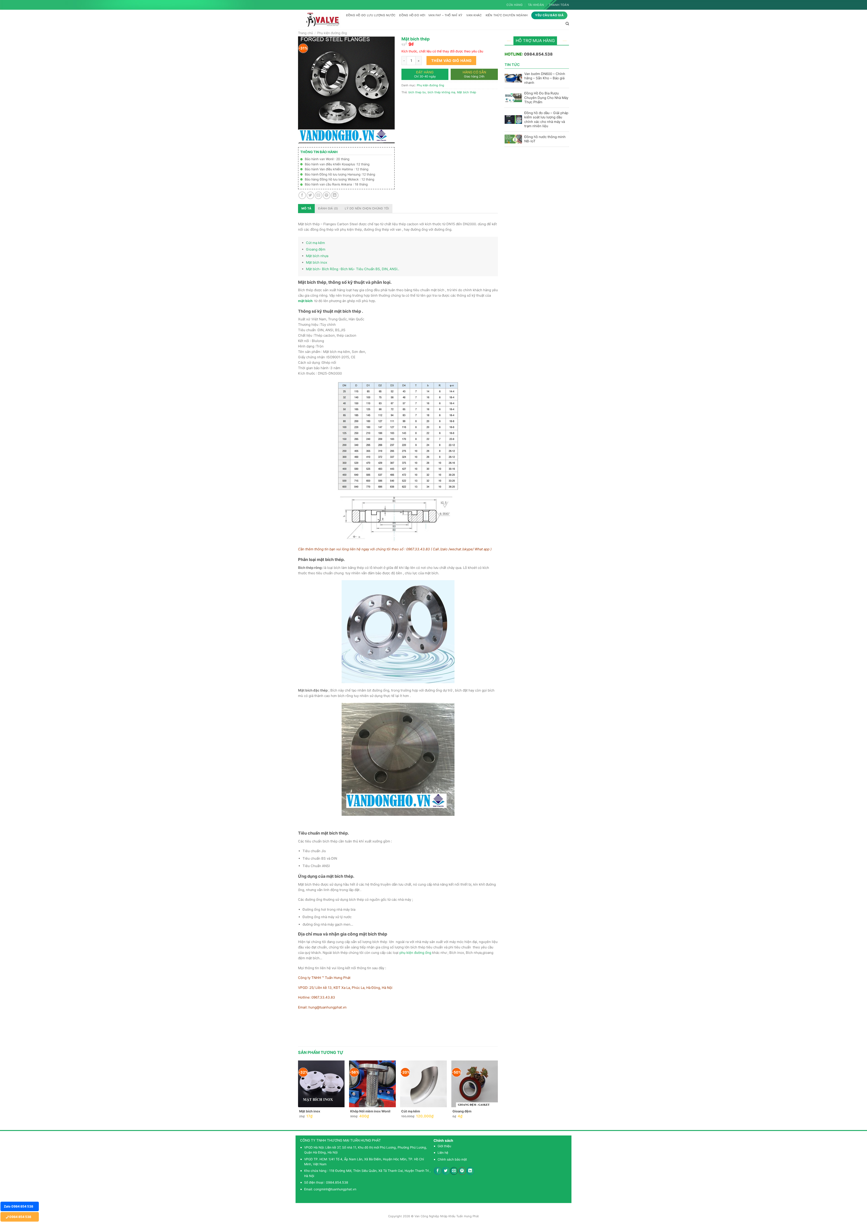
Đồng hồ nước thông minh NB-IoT (545, 139)
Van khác (474, 15)
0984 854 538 (20, 1217)
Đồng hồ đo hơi (412, 15)
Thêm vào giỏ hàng (451, 60)
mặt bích (305, 301)
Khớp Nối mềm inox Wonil (370, 1111)
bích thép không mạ (441, 92)
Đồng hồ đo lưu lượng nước (370, 15)
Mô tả (306, 208)
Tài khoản (536, 5)
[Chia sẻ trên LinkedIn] (334, 195)
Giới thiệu (444, 1146)
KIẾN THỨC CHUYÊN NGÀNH (507, 15)
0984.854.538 (538, 54)
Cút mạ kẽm (315, 243)
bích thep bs (417, 92)
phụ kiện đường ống (415, 952)
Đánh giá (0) (328, 208)
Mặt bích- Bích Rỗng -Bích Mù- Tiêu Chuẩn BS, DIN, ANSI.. (352, 269)
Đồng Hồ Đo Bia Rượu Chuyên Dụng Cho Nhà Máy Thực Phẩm (546, 97)
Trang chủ (305, 33)
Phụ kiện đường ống (332, 33)
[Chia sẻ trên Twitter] (310, 195)
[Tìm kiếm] (567, 23)
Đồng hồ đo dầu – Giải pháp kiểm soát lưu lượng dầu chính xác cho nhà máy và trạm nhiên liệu (546, 119)
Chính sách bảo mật (452, 1159)
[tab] (306, 208)
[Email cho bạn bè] (318, 195)
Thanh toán (559, 5)
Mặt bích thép (466, 92)
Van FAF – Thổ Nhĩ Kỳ (445, 15)
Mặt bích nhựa (317, 256)
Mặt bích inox (316, 262)
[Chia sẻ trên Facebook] (302, 195)
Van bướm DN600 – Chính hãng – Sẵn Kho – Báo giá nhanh (544, 78)
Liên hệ (443, 1152)
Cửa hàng (514, 5)
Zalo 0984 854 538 (18, 1206)
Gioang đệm (315, 249)
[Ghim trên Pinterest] (326, 195)
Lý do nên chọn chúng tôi (367, 208)
